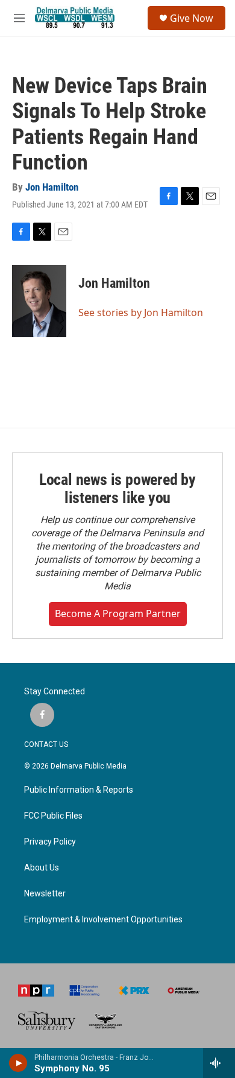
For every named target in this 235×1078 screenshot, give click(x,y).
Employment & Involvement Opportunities (103, 919)
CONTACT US (46, 744)
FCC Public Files (53, 815)
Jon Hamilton (51, 187)
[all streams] (219, 1063)
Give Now (191, 18)
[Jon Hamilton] (39, 301)
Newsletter (45, 893)
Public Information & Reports (78, 789)
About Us (41, 867)
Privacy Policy (50, 841)
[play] (18, 1063)
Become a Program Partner (118, 613)
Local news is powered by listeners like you (117, 489)
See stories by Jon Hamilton (140, 312)
